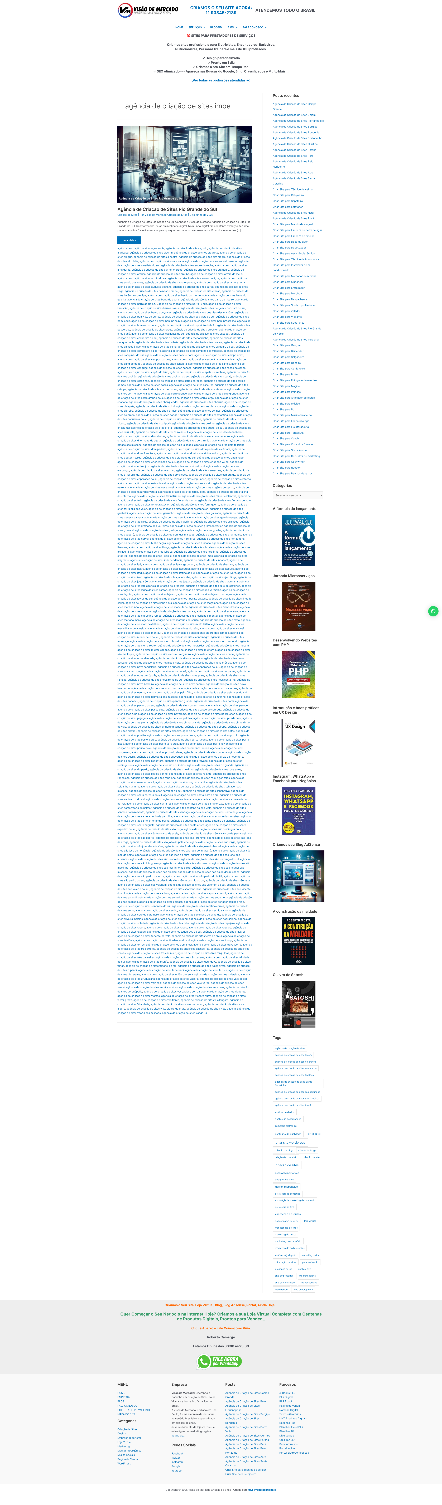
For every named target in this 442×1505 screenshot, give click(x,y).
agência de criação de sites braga (152, 329)
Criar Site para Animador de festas (294, 397)
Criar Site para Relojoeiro (288, 195)
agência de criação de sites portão (217, 735)
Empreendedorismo (129, 1437)
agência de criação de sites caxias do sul (152, 389)
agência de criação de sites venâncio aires (152, 987)
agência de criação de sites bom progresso (209, 321)
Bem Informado (288, 1444)
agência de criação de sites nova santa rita (210, 679)
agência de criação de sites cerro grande (213, 393)
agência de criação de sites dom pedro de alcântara (198, 449)
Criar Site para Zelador (286, 311)
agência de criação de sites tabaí (170, 923)
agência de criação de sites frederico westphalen (178, 508)
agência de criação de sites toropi (211, 940)
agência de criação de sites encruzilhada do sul (146, 462)
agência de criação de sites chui (155, 406)
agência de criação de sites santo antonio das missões (206, 816)
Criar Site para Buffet (286, 374)
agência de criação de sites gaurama (199, 513)
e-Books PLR (287, 1393)
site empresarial (284, 1275)
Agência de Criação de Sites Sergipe (295, 126)
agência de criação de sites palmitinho (202, 696)
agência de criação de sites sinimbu (166, 918)
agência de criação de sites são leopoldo (155, 859)
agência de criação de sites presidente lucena (181, 748)
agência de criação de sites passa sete (140, 709)
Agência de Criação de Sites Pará (293, 155)
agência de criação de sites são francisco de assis (147, 833)
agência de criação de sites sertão (156, 910)
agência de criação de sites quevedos (160, 756)
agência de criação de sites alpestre (155, 257)
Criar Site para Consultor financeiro (294, 444)
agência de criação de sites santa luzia (295, 1068)
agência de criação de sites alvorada (162, 261)
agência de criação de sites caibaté (157, 342)
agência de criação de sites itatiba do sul (170, 572)
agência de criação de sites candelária (194, 359)
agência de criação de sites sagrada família (181, 782)
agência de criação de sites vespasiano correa (171, 991)
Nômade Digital (288, 1410)
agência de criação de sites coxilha (193, 423)
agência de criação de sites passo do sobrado (193, 709)
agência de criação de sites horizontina (220, 538)
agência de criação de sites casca (147, 385)
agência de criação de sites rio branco (295, 1061)
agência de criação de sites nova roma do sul (155, 679)
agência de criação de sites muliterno (193, 649)
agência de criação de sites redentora (140, 760)
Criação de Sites (127, 214)
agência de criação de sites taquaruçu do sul (174, 931)
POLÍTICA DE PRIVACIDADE (134, 1410)
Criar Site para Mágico (286, 386)
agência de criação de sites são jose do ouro (162, 854)
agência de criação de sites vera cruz (201, 987)
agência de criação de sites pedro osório (212, 713)
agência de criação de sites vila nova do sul (177, 1004)
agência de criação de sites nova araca (179, 658)
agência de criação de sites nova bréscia (206, 662)
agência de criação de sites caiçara (201, 342)
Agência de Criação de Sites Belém (294, 114)
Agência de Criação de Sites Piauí (293, 218)
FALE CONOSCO (127, 1405)
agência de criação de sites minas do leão (172, 628)
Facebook (177, 1453)
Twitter (175, 1457)
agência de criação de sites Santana (294, 1075)
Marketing (123, 1446)
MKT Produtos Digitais (293, 1418)
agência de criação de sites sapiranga (149, 893)
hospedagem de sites (286, 1221)
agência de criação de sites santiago (168, 812)
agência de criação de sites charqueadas (154, 402)
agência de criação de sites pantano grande (166, 701)
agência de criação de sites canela (209, 363)
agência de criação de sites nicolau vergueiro (163, 654)
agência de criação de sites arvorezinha (220, 282)
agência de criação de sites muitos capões (143, 649)
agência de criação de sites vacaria (177, 978)
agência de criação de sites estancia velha (143, 483)
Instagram (177, 1462)
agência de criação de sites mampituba (164, 607)
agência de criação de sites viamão (138, 995)
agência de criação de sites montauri (139, 632)
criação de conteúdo (286, 1157)
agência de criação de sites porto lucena (182, 739)
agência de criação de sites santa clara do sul (190, 795)
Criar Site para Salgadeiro (288, 357)
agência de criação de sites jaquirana (215, 581)
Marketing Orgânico (129, 1450)
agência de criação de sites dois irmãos (187, 440)
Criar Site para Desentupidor (290, 241)
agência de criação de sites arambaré (206, 269)
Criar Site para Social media (290, 450)
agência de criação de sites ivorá (216, 572)
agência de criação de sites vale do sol (223, 978)
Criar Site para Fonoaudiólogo (291, 421)
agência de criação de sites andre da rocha (187, 265)
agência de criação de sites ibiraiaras (193, 547)
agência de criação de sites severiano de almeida (190, 914)
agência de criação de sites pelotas (170, 718)
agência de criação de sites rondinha (153, 778)
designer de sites (284, 1179)
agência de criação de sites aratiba (168, 274)
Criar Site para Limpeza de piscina (293, 236)
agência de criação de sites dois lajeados (168, 444)
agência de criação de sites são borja (160, 829)
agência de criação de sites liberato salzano (180, 598)
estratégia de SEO (285, 1207)
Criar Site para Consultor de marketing (296, 456)
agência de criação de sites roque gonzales (203, 778)
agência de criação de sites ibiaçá (148, 547)
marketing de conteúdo (288, 1241)
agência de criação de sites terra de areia (197, 936)
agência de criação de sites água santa (140, 248)
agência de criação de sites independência (156, 560)
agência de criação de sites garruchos (152, 513)
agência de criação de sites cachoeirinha (183, 338)
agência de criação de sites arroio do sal (141, 278)
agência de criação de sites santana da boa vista (182, 808)
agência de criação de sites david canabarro (216, 432)
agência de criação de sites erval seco (164, 474)
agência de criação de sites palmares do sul (220, 692)
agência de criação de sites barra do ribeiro (207, 299)
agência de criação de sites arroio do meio (216, 274)
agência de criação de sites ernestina (198, 470)
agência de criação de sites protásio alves (156, 752)
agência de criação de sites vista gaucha (211, 1008)
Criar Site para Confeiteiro (289, 368)
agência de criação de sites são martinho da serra (160, 867)
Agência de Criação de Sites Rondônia (296, 132)
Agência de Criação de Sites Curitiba (295, 144)
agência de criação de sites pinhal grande (175, 722)
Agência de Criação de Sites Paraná (294, 150)
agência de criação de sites (290, 1048)
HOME (121, 1393)
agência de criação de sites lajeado (154, 594)
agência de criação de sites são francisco (297, 1098)
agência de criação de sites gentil (164, 517)
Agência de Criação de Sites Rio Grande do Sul (167, 209)
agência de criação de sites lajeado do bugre (204, 594)
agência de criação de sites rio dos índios (160, 765)
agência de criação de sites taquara (209, 927)
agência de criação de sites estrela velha (152, 487)
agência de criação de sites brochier (196, 329)
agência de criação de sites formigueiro (195, 504)
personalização (310, 1262)
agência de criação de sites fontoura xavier (143, 504)
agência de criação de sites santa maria (170, 799)
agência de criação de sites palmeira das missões (147, 696)
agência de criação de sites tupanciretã (201, 965)
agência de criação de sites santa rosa (149, 803)
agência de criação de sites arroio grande (170, 282)
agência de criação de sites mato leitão (186, 624)
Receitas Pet (287, 1422)
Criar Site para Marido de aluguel (293, 224)
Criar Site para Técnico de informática (296, 259)
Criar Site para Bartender (288, 351)
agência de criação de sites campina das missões (192, 350)
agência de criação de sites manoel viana (214, 607)
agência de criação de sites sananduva (206, 790)
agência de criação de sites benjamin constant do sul (213, 308)
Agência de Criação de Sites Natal (293, 212)
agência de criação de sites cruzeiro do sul (162, 432)
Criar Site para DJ (283, 409)
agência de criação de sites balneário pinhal (151, 291)
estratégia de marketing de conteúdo (295, 1200)
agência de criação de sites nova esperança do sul (188, 667)
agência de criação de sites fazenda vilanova (209, 496)
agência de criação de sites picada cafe (217, 718)
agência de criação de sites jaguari (170, 581)
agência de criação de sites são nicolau (153, 872)
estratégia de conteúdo (287, 1193)
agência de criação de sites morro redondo (212, 641)
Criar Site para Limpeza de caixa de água (297, 230)
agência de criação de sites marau (217, 611)
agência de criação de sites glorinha (171, 521)
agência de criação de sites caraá (211, 376)
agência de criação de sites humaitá (189, 543)
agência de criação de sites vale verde (186, 983)
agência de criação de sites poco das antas (208, 731)
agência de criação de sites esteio (191, 483)
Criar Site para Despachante (290, 299)
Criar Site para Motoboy (287, 293)
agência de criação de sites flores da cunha (170, 500)
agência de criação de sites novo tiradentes (210, 688)
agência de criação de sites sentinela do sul (144, 906)
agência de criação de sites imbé (193, 555)
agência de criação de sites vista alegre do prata (156, 1008)
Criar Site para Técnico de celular (293, 189)
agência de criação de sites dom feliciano (219, 444)
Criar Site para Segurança (288, 322)
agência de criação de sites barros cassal (154, 308)
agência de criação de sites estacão (229, 479)
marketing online (311, 1255)
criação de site (311, 1157)
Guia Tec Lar (287, 1439)
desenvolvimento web (287, 1173)
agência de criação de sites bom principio (156, 321)
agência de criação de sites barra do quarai (153, 299)
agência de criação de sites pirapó (205, 726)
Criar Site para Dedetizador (289, 247)
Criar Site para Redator (287, 467)
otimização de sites (285, 1262)
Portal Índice (287, 1448)
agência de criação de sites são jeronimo (181, 837)
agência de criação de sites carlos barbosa (176, 380)
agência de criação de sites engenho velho (202, 462)
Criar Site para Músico (286, 403)
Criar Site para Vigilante (287, 316)
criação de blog (283, 1150)
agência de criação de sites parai (214, 701)
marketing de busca (285, 1234)
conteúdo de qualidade (288, 1134)
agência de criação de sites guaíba (200, 530)
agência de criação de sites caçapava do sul (158, 333)
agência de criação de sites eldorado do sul (169, 457)
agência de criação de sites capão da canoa (219, 367)
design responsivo (286, 1186)
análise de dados (284, 1112)
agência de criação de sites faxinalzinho (156, 496)
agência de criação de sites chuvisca (198, 406)
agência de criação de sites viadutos (223, 991)
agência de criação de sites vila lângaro (204, 1000)
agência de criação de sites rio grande (210, 765)
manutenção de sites (286, 1227)
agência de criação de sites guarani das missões (165, 534)
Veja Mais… (178, 1435)
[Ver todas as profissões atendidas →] (221, 80)
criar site (314, 1134)
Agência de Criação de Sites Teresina (296, 339)
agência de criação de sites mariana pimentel (190, 615)
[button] (203, 27)
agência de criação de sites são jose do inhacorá (181, 850)
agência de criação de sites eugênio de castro (206, 487)
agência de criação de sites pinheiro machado (155, 726)
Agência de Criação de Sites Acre (293, 172)
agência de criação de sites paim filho (169, 692)
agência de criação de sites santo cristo (180, 825)
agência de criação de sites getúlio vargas (211, 517)
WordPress (124, 1463)
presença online (283, 1269)
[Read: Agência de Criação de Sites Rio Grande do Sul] (184, 164)
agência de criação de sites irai (214, 564)
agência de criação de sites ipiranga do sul (168, 564)
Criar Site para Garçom (287, 345)
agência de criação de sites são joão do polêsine (159, 842)
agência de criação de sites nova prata (181, 675)
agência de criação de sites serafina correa (198, 906)
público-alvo (304, 1269)
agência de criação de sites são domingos (297, 1091)
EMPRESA (123, 1397)
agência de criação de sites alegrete (196, 252)
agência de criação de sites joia (165, 585)
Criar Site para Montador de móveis (294, 276)
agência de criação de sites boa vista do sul (188, 316)
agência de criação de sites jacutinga (213, 577)
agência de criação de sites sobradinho (213, 918)
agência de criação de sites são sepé (228, 880)
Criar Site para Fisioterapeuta (291, 426)
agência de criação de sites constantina (204, 415)
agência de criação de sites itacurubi (167, 568)
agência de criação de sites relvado (186, 760)
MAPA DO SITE (126, 1414)
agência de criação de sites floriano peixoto (224, 500)
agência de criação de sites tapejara (213, 923)
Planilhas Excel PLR (291, 1427)
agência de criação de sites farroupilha (181, 491)
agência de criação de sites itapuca (212, 568)
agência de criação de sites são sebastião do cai (175, 880)
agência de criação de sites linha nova (149, 603)
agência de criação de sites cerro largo (190, 398)
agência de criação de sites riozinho (172, 769)
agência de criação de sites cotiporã (149, 423)
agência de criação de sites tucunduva (193, 961)
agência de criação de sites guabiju (156, 530)
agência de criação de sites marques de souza (170, 620)
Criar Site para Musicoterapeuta (292, 415)
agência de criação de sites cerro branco (162, 393)
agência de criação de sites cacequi (207, 333)
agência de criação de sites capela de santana (197, 372)
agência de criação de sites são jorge (212, 842)
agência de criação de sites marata (174, 611)
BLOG (120, 1401)
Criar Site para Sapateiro (288, 201)
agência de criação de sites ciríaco (156, 410)
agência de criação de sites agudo (186, 248)
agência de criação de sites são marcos (187, 863)
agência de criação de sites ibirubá (151, 551)
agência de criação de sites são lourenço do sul (210, 859)
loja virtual (310, 1221)
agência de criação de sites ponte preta (171, 735)
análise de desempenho (288, 1119)
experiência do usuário (288, 1213)
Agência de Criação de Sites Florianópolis (298, 120)
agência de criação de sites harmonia (218, 534)
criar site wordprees (290, 1142)
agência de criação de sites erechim (152, 470)
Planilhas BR (287, 1431)
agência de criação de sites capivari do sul (163, 376)
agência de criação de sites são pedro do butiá (193, 876)
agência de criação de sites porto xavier (203, 743)
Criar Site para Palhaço (287, 391)
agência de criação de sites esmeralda (212, 474)
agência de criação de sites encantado (220, 457)
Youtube (176, 1470)
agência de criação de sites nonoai (213, 654)
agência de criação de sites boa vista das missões (203, 312)
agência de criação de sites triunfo (147, 961)
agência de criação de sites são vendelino (176, 889)
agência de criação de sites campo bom (169, 355)
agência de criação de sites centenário (202, 389)
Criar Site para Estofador (288, 206)
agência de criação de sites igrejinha (196, 551)
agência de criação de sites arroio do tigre (193, 278)
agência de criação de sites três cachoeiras (183, 948)
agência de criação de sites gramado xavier (196, 526)
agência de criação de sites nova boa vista (154, 662)
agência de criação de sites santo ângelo (216, 812)
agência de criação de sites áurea (193, 286)
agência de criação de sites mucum (227, 645)
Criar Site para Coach (286, 438)
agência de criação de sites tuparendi (161, 970)
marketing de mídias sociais (290, 1248)
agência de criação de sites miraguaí (221, 628)
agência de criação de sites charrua (201, 402)
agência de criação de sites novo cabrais (180, 684)
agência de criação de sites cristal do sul (198, 427)
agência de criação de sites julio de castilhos (213, 585)
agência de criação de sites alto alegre (202, 257)
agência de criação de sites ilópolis (150, 555)
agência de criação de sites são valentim (142, 884)
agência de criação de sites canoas (170, 367)
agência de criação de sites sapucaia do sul (199, 893)
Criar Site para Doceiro (287, 362)
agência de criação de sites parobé (226, 705)
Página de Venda (127, 1459)
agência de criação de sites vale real (139, 983)
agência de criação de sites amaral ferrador (211, 261)
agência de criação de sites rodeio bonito (142, 773)
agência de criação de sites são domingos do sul (213, 829)
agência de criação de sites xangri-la (184, 1013)
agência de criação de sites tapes (166, 927)
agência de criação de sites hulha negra (141, 543)
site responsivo (308, 1282)
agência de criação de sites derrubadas (141, 436)
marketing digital (285, 1255)
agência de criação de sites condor (157, 415)
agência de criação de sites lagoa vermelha (195, 590)
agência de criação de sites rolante (190, 773)
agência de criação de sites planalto (159, 731)
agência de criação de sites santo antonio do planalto (203, 820)
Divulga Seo (286, 1435)
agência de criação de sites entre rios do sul (178, 466)
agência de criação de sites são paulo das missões (208, 872)
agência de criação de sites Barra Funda (182, 303)
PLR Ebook (285, 1401)
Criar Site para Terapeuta (288, 432)
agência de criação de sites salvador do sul (155, 790)
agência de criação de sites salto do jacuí (165, 786)
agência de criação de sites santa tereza (198, 803)
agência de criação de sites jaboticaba (167, 577)
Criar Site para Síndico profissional (294, 305)
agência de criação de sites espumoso (183, 479)
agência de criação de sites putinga (205, 752)
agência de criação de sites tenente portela (143, 936)
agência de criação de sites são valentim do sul (196, 884)
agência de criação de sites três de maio (151, 953)
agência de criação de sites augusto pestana (144, 286)
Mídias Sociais (126, 1455)
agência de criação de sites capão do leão (142, 372)
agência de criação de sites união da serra (167, 974)
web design (281, 1289)
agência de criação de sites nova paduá (162, 671)
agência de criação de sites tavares (224, 931)
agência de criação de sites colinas (199, 410)
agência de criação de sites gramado (216, 521)
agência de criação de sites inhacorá (206, 560)
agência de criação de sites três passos (180, 957)
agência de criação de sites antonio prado (157, 269)
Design (121, 1433)
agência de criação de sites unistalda (216, 974)
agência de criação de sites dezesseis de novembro (198, 436)
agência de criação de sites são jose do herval (193, 846)
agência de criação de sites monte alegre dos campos (196, 632)
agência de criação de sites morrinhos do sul (157, 641)
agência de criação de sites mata (220, 620)
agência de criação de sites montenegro (185, 637)
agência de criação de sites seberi (159, 897)
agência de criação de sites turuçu (206, 970)
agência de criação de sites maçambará (197, 603)
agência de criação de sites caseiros (191, 385)
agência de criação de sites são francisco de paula (210, 833)
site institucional (307, 1275)
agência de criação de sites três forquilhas (203, 953)
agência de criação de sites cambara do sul (208, 346)
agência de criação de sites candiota (165, 363)
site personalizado (285, 1282)
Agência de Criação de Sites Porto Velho (297, 138)
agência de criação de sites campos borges (143, 359)
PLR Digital (286, 1397)
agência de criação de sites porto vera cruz (151, 743)
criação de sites (287, 1165)
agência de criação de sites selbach (161, 901)
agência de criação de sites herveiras (172, 538)
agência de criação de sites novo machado (157, 688)
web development (303, 1289)
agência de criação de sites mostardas (181, 645)
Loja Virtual (124, 1442)
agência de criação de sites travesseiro (217, 944)
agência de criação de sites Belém (293, 1055)
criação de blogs (307, 1150)
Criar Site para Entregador (289, 287)
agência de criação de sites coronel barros (175, 419)
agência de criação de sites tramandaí (169, 944)
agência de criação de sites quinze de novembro (213, 756)
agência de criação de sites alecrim (151, 252)
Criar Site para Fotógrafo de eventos (295, 380)
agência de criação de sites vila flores (156, 1000)
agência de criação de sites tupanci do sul (151, 965)
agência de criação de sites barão (200, 291)
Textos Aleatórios (290, 1414)
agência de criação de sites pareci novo (180, 705)
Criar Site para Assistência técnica (294, 253)
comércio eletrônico (286, 1125)
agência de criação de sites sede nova (204, 897)
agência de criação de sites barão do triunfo (174, 295)
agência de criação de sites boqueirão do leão (187, 325)
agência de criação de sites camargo (158, 346)
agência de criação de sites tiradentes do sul (162, 940)
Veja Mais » (129, 241)
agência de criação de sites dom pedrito (141, 449)
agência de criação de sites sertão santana (204, 910)
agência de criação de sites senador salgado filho (214, 901)
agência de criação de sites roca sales (218, 769)
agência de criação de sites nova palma (211, 671)
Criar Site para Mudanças (288, 282)
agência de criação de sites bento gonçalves (144, 312)
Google (175, 1466)
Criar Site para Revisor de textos (293, 473)
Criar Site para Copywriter (289, 461)
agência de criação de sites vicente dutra (186, 995)
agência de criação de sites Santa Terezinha (293, 1083)
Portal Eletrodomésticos (294, 1452)
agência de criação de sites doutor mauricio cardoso (188, 453)
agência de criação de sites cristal (151, 427)
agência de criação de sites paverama (163, 713)
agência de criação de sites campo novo (218, 355)
